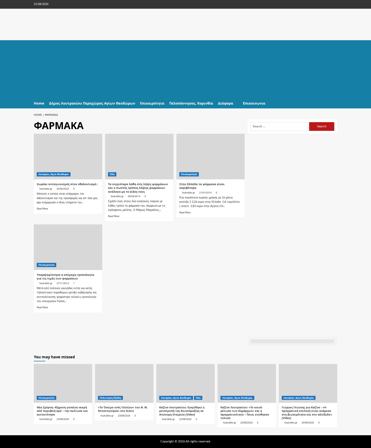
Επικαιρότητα (152, 103)
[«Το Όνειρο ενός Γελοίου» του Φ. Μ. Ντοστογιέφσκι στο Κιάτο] (124, 383)
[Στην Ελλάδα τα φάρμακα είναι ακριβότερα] (210, 156)
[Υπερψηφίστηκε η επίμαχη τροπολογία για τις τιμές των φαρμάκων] (68, 247)
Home (39, 103)
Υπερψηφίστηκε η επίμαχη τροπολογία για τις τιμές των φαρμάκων (65, 276)
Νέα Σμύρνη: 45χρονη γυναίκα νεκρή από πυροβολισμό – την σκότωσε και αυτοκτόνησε (62, 410)
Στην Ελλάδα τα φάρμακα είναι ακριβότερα (202, 186)
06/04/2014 (134, 196)
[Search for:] (280, 126)
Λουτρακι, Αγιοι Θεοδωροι (53, 174)
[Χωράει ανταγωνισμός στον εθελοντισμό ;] (68, 156)
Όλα (112, 174)
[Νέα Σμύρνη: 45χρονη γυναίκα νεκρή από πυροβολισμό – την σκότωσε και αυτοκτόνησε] (63, 383)
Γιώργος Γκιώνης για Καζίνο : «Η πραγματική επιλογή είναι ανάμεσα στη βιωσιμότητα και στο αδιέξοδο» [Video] (307, 412)
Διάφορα (225, 103)
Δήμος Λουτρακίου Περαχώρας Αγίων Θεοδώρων (92, 103)
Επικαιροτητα (189, 174)
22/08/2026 (185, 419)
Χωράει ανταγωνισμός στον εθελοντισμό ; (67, 184)
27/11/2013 (63, 283)
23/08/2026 (63, 419)
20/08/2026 (246, 422)
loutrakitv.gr (45, 188)
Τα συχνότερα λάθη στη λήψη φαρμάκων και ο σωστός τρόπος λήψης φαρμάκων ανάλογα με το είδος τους (138, 187)
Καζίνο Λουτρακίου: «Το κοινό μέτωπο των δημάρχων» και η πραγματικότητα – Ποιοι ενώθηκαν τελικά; (244, 412)
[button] (334, 103)
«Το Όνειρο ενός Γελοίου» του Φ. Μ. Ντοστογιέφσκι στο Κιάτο (123, 409)
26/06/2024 (63, 188)
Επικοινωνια (254, 103)
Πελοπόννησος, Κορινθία (191, 103)
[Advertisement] (185, 69)
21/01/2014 (205, 192)
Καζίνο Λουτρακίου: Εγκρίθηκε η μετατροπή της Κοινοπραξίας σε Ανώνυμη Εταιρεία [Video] (181, 410)
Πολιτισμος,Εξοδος (110, 397)
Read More (42, 209)
